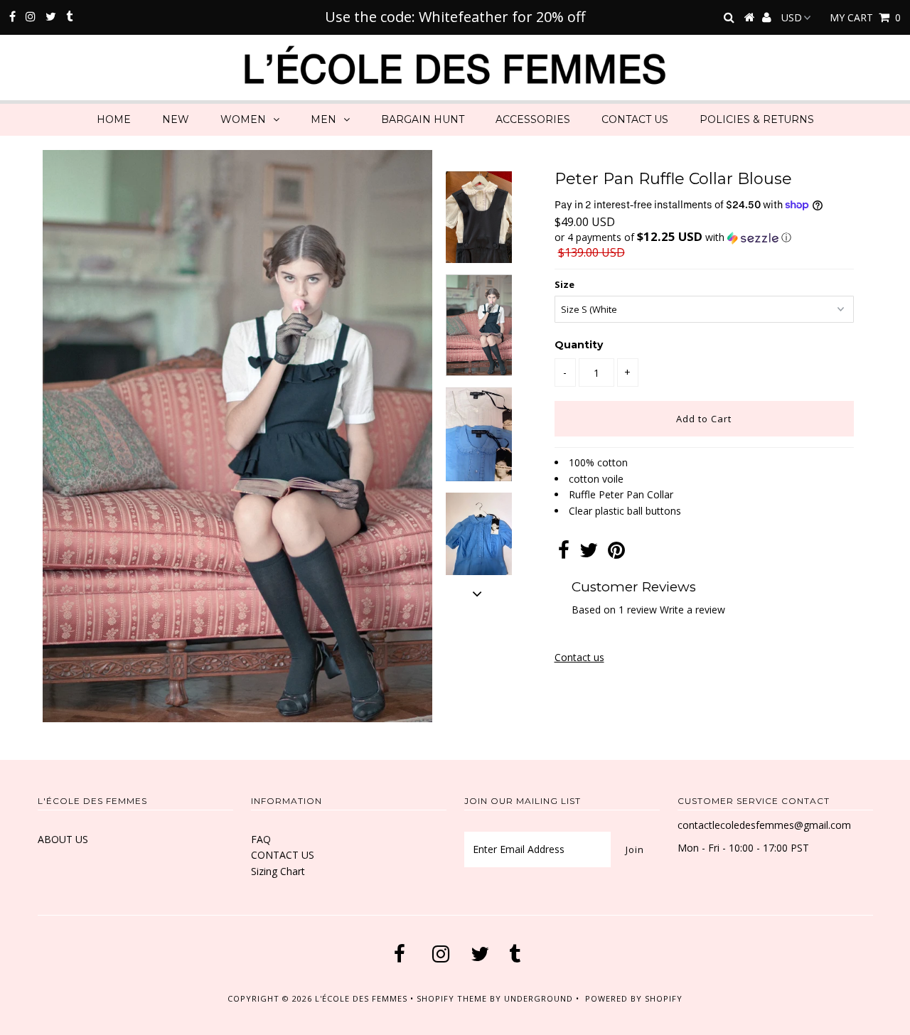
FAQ (261, 839)
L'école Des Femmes (362, 998)
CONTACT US (634, 119)
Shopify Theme (452, 998)
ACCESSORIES (533, 119)
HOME (114, 119)
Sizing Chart (278, 871)
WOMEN (243, 119)
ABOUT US (63, 839)
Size (564, 284)
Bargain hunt (422, 119)
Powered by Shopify (633, 998)
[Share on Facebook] (563, 553)
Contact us (579, 657)
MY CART (865, 17)
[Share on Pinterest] (616, 553)
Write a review (692, 609)
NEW (175, 119)
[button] (704, 237)
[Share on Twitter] (588, 553)
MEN (323, 119)
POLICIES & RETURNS (757, 119)
